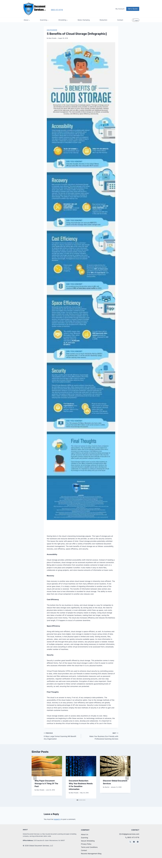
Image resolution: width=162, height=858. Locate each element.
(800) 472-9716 (57, 10)
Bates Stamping (84, 20)
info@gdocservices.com (130, 834)
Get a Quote (133, 9)
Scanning (84, 838)
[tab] (77, 800)
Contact (120, 20)
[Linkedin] (137, 841)
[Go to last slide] (35, 777)
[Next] (127, 777)
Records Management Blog (91, 854)
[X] (130, 841)
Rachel (107, 787)
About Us (84, 834)
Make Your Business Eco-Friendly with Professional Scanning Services (103, 736)
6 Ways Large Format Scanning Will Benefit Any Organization (60, 736)
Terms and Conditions (89, 847)
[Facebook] (134, 841)
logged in (57, 819)
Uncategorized (52, 30)
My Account (120, 9)
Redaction (103, 20)
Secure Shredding (87, 841)
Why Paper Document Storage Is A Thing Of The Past (46, 783)
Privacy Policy (86, 844)
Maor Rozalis (52, 38)
